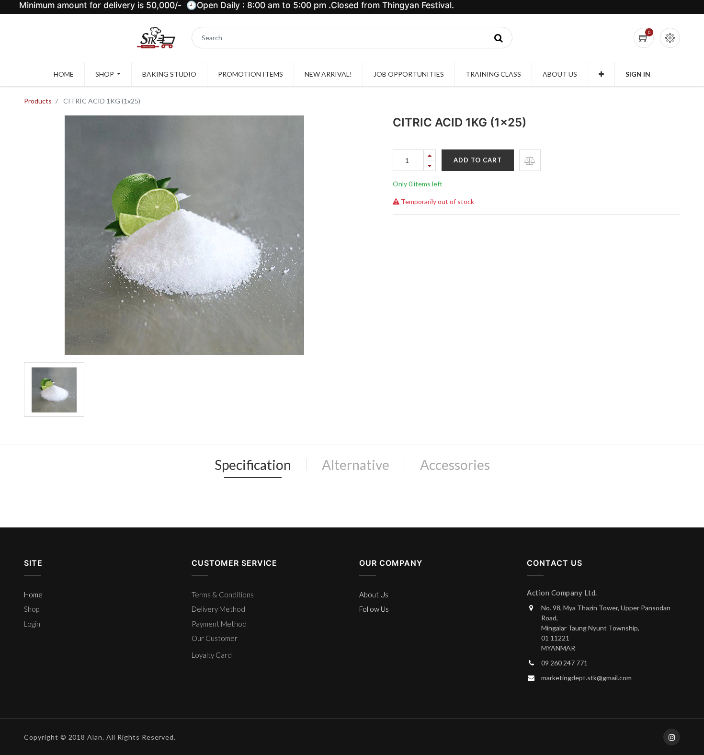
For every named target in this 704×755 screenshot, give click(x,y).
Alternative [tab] (355, 465)
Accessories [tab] (455, 465)
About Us (373, 594)
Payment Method (219, 623)
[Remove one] (429, 165)
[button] (601, 74)
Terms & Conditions (223, 594)
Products (38, 101)
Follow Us (374, 609)
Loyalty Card (212, 655)
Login (32, 623)
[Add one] (429, 155)
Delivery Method (218, 609)
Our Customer (215, 638)
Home (33, 594)
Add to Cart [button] (478, 160)
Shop (31, 609)
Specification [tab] (253, 465)
